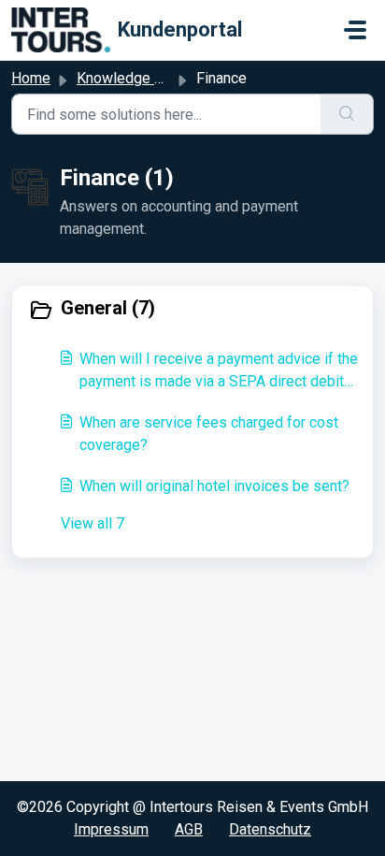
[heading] (192, 310)
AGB (189, 829)
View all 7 (92, 523)
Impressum (111, 829)
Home (30, 78)
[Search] (347, 114)
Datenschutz (270, 829)
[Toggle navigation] (355, 30)
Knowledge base (132, 78)
